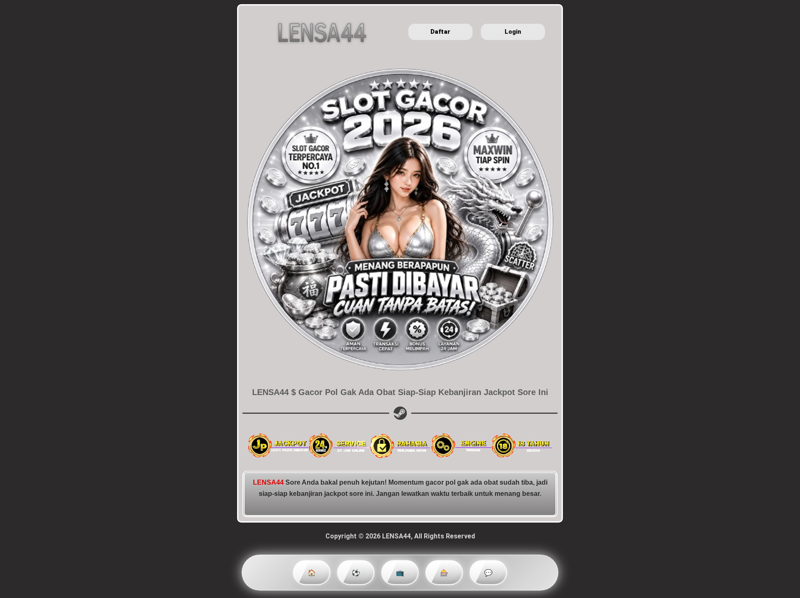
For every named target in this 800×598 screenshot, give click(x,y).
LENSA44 (268, 482)
